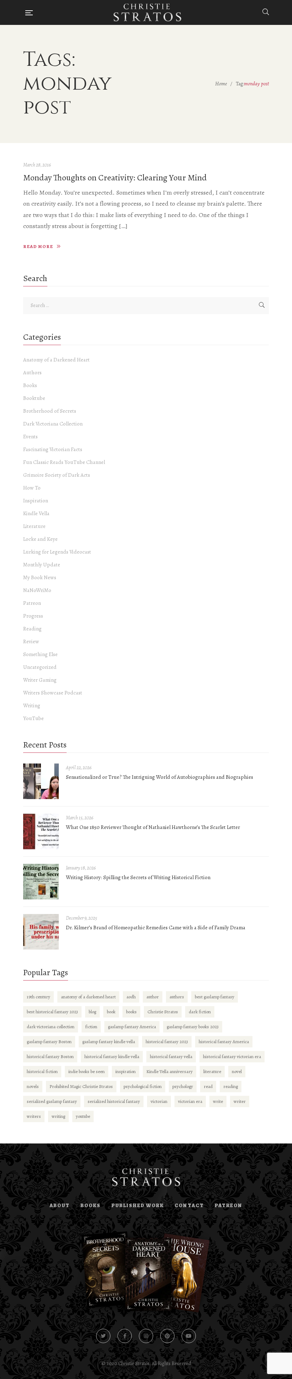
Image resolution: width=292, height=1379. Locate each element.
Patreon (32, 603)
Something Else (40, 654)
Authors (32, 372)
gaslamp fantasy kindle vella (108, 1042)
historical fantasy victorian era (232, 1056)
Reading (32, 628)
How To (32, 487)
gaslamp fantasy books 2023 (193, 1027)
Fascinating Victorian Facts (52, 449)
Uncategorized (40, 667)
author (152, 997)
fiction (91, 1027)
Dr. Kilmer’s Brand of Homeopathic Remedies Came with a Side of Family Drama (155, 927)
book (111, 1012)
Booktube (34, 398)
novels (33, 1086)
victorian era (190, 1101)
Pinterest (167, 1336)
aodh (131, 997)
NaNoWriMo (37, 590)
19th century (38, 997)
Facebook (125, 1336)
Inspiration (35, 500)
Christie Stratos (162, 1012)
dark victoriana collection (50, 1027)
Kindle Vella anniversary (169, 1071)
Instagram (146, 1336)
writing (58, 1116)
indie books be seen (86, 1071)
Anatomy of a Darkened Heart (56, 359)
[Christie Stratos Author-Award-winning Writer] (147, 12)
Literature (34, 526)
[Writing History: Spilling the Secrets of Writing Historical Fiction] (41, 881)
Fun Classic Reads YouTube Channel (64, 462)
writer (240, 1101)
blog (92, 1012)
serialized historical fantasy (114, 1101)
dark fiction (200, 1012)
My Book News (39, 577)
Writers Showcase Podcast (52, 692)
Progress (33, 615)
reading (230, 1086)
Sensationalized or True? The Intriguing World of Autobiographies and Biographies (159, 777)
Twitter (103, 1336)
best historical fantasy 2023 (52, 1012)
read (208, 1086)
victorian (159, 1101)
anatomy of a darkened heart (88, 997)
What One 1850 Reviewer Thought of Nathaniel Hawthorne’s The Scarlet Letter (153, 827)
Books (30, 385)
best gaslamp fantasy (214, 997)
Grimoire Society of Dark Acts (56, 475)
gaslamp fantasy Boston (49, 1042)
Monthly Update (41, 564)
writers (34, 1116)
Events (30, 436)
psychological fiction (143, 1086)
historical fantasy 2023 (167, 1042)
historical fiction (42, 1071)
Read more (38, 246)
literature (212, 1071)
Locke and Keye (40, 539)
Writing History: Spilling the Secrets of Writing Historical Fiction (138, 877)
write (218, 1101)
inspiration (125, 1071)
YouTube (33, 718)
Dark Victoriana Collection (53, 423)
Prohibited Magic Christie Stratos (81, 1086)
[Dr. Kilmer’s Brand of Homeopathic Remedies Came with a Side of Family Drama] (41, 932)
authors (177, 997)
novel (237, 1071)
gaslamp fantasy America (132, 1027)
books (131, 1012)
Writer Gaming (40, 679)
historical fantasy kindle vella (111, 1056)
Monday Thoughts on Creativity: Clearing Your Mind (115, 177)
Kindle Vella (36, 513)
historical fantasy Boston (50, 1056)
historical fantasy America (224, 1042)
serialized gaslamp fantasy (52, 1101)
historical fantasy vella (171, 1056)
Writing (31, 705)
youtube (83, 1116)
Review (31, 641)
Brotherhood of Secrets (49, 410)
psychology (182, 1086)
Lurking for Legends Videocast (57, 551)
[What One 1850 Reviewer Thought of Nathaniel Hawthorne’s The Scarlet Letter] (41, 831)
